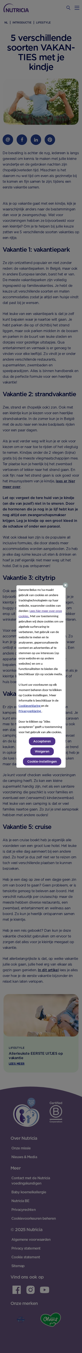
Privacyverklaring (30, 711)
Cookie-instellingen (42, 761)
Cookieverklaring (30, 706)
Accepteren (42, 741)
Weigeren (42, 751)
